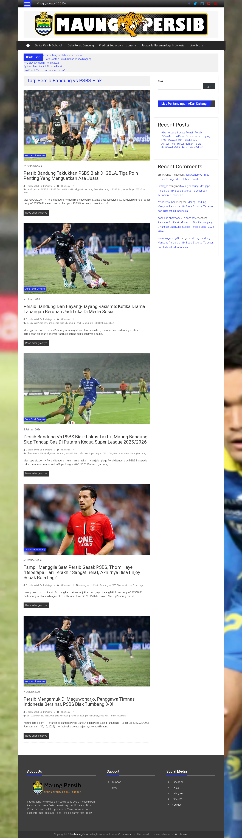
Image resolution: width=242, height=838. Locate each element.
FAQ (114, 787)
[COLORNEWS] (57, 787)
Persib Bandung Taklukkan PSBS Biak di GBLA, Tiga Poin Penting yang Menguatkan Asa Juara (81, 175)
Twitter (176, 787)
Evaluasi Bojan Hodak (67, 189)
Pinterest (177, 799)
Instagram (178, 793)
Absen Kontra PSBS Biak (38, 453)
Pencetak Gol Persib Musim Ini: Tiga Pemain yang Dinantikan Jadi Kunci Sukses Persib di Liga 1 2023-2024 (186, 227)
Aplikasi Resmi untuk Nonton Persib (43, 66)
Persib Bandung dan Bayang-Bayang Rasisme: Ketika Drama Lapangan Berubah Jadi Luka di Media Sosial (84, 309)
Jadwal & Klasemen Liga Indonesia (162, 45)
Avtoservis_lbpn (167, 202)
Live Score (196, 45)
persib (56, 323)
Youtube (176, 804)
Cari (160, 81)
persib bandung (85, 189)
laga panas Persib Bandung (39, 323)
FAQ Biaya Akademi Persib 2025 (41, 62)
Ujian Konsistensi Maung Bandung (129, 453)
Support (116, 782)
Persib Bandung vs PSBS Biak (108, 189)
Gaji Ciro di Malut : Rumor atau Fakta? (44, 70)
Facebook (177, 782)
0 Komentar (65, 186)
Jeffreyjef (163, 186)
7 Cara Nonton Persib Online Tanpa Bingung (67, 59)
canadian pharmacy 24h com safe (177, 218)
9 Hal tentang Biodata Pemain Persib (63, 55)
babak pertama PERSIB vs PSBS (41, 189)
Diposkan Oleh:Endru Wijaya (39, 186)
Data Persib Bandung (81, 45)
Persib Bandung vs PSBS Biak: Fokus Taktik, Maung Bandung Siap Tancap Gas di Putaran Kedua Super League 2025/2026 (85, 439)
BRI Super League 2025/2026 (40, 715)
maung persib (85, 585)
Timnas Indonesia (117, 715)
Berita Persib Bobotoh (49, 45)
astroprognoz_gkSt (168, 238)
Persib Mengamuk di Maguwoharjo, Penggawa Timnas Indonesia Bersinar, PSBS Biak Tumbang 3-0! (79, 701)
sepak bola (109, 323)
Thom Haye (138, 585)
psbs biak (83, 453)
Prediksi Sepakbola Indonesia (117, 45)
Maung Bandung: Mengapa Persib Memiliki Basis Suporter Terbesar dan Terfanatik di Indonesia (184, 190)
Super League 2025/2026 (100, 453)
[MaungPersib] (28, 45)
